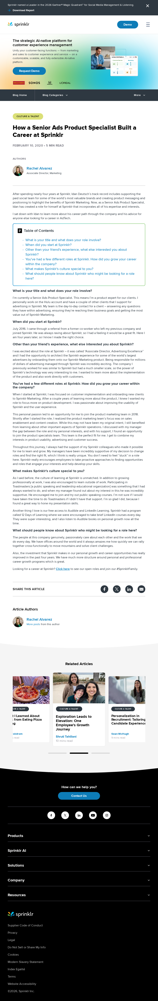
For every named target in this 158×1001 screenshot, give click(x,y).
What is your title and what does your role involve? (63, 240)
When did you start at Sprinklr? (48, 245)
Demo (128, 25)
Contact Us (79, 796)
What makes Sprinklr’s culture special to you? (59, 269)
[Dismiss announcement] (147, 5)
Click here (63, 569)
